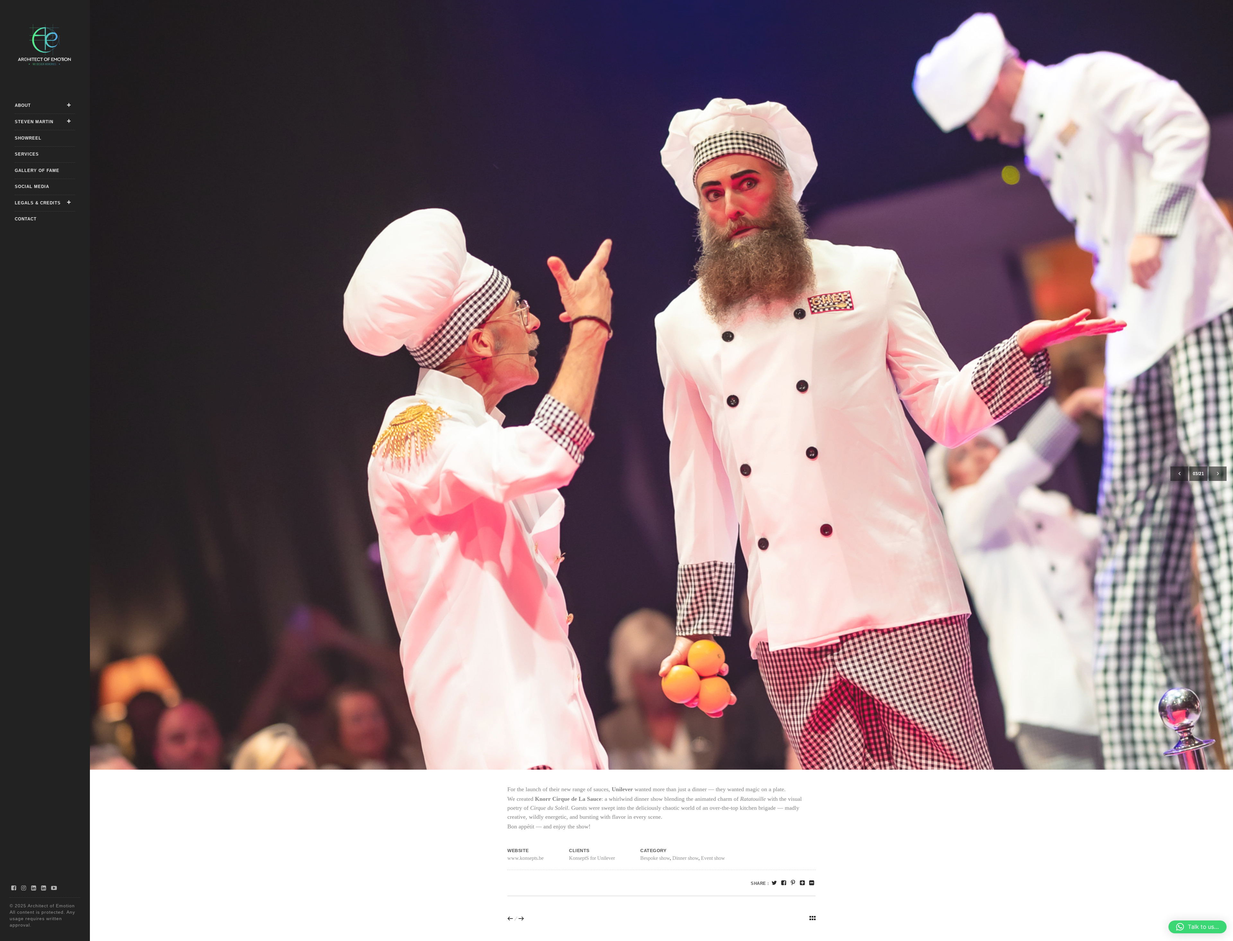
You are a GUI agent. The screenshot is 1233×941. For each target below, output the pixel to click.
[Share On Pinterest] (793, 883)
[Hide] (812, 883)
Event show (713, 858)
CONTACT (26, 219)
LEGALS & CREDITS (38, 203)
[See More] (802, 883)
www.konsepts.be (525, 858)
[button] (1197, 926)
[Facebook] (14, 888)
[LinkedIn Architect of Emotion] (34, 888)
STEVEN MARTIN (34, 121)
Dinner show (685, 858)
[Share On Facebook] (784, 883)
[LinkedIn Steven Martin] (43, 888)
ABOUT (23, 105)
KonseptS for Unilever (592, 858)
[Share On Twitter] (774, 883)
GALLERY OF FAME (37, 170)
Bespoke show (655, 858)
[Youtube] (54, 888)
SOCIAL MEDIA (32, 186)
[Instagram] (24, 888)
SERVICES (27, 154)
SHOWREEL (28, 138)
